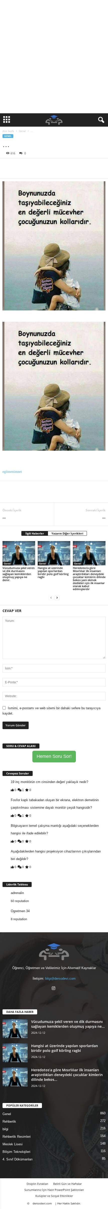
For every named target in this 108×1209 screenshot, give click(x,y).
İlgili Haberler (34, 533)
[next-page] (57, 597)
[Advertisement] (54, 57)
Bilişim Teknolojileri (16, 1152)
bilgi (5, 1129)
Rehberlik (9, 1121)
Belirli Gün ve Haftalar (67, 1184)
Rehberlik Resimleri (17, 1137)
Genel (22, 131)
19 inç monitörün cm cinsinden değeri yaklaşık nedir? (49, 782)
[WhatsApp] (42, 166)
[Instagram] (54, 989)
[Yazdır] (54, 166)
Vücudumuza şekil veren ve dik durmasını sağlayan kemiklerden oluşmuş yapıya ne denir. (19, 574)
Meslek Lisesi (13, 1144)
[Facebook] (8, 166)
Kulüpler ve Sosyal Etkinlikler (54, 1196)
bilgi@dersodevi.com (60, 978)
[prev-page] (50, 597)
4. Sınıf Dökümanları (18, 1159)
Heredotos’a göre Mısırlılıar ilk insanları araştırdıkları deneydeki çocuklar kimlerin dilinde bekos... (67, 1075)
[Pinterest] (31, 166)
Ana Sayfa (8, 131)
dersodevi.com (42, 1203)
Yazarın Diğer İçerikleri (67, 533)
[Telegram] (65, 166)
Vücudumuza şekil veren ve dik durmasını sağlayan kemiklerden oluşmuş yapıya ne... (68, 1024)
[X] (19, 166)
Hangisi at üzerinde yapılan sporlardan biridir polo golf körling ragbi (53, 572)
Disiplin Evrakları (37, 1184)
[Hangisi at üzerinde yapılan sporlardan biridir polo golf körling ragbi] (54, 553)
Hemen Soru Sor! (54, 756)
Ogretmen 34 (20, 911)
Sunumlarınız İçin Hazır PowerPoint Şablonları (54, 1190)
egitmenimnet (12, 472)
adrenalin (17, 893)
